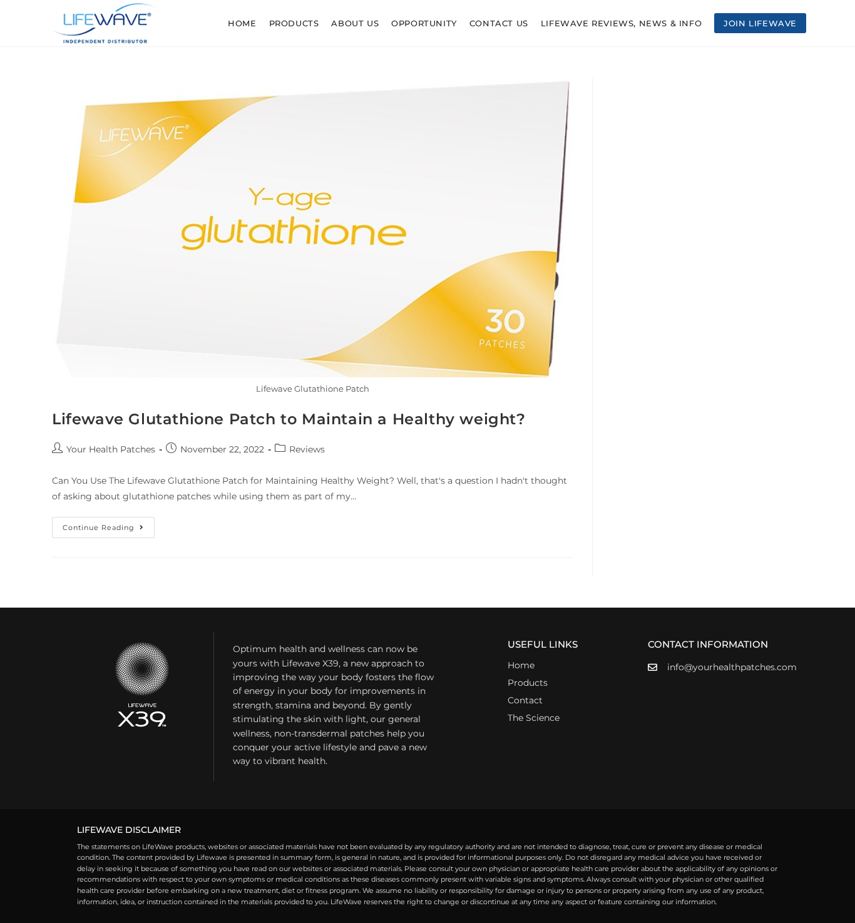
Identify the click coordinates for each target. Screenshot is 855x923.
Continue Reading (109, 524)
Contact (525, 700)
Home (521, 665)
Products (528, 682)
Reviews (307, 449)
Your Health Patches (110, 449)
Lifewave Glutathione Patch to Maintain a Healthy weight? (289, 419)
